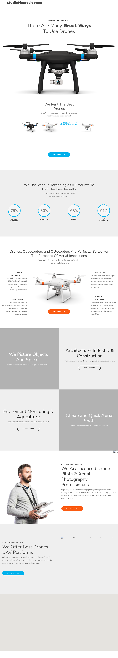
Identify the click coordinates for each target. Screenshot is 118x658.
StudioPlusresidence (24, 2)
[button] (59, 621)
